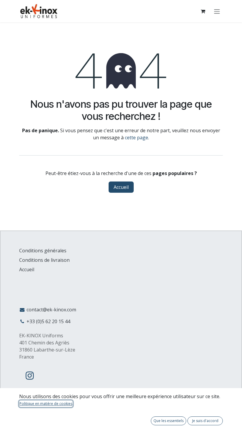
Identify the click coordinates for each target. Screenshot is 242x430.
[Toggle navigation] (217, 11)
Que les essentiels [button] (168, 420)
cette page (136, 137)
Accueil (121, 187)
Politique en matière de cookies (45, 403)
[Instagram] (29, 375)
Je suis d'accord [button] (205, 420)
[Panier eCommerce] (203, 11)
